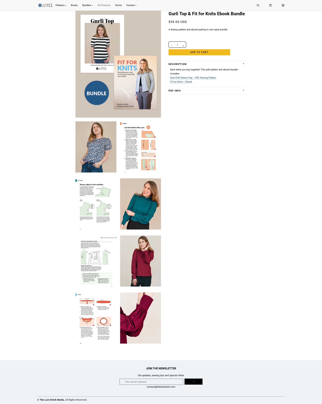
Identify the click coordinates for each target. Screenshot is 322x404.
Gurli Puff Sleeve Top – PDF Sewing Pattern (193, 77)
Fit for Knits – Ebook (181, 81)
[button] (258, 5)
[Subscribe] (194, 382)
